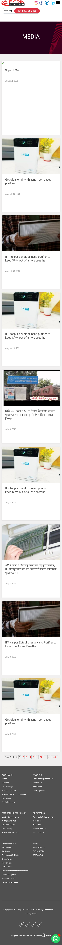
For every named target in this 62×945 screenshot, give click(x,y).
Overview (5, 783)
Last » (54, 757)
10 (41, 757)
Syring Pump (7, 859)
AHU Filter (37, 825)
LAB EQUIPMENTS (9, 843)
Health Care (37, 783)
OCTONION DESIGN (42, 935)
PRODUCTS (37, 775)
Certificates (6, 798)
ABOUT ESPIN (7, 775)
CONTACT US (38, 855)
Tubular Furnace (8, 863)
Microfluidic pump (9, 875)
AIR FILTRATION (39, 813)
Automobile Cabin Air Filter (43, 817)
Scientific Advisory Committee (14, 794)
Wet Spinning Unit (9, 821)
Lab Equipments (39, 791)
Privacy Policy (31, 913)
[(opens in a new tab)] (31, 156)
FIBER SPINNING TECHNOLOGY (14, 813)
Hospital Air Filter (39, 829)
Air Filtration (37, 787)
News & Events (39, 847)
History (4, 779)
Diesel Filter (37, 821)
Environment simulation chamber (15, 871)
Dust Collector (38, 833)
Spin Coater (6, 847)
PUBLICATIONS (38, 851)
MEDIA (35, 843)
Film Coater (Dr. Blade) (10, 855)
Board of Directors (9, 791)
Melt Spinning (7, 829)
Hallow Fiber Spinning (10, 833)
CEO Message (7, 787)
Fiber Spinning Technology (43, 779)
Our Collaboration (9, 802)
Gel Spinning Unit (8, 825)
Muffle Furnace (7, 867)
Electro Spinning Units (10, 817)
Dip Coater (6, 851)
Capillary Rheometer (10, 882)
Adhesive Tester (8, 879)
